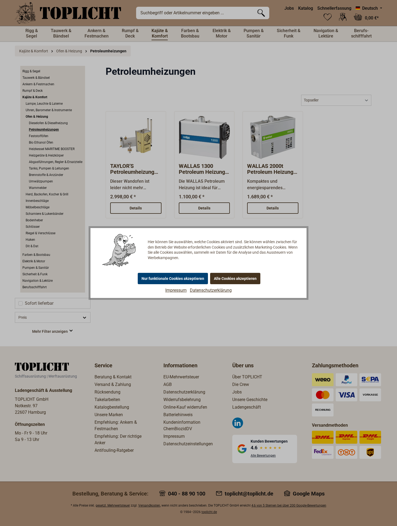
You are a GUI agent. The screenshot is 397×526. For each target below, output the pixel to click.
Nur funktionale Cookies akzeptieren (173, 278)
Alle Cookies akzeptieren (235, 278)
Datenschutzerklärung (211, 290)
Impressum (176, 290)
